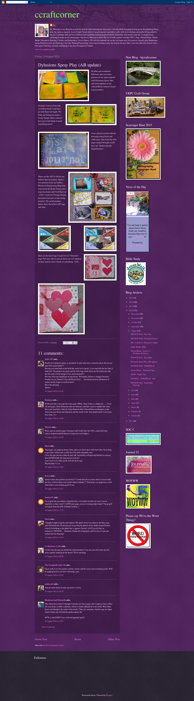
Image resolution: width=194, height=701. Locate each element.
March (134, 407)
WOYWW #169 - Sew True (141, 334)
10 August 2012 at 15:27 (54, 488)
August (134, 330)
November (135, 318)
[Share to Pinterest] (75, 342)
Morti (47, 519)
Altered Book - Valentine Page (142, 370)
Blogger (109, 695)
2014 (131, 302)
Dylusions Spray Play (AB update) (144, 361)
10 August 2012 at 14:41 (54, 391)
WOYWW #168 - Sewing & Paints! (144, 338)
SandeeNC (49, 497)
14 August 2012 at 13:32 (54, 537)
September (135, 326)
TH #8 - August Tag (138, 374)
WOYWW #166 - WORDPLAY (143, 366)
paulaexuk (49, 584)
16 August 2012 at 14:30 (54, 591)
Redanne (48, 400)
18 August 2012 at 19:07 (54, 621)
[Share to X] (70, 342)
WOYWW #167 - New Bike (141, 357)
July (133, 390)
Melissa (48, 427)
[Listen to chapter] (145, 237)
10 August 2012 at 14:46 (54, 418)
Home (77, 639)
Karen (47, 475)
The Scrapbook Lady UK (55, 565)
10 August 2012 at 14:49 (54, 437)
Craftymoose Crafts (53, 546)
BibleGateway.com (137, 245)
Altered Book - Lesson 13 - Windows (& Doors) (141, 352)
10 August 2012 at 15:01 (54, 467)
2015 (131, 297)
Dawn (47, 445)
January (134, 415)
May (133, 398)
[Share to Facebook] (73, 342)
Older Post (114, 639)
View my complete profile (45, 49)
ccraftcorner (57, 14)
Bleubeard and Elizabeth (55, 600)
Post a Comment (48, 626)
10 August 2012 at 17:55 (54, 510)
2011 (131, 421)
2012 (131, 310)
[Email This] (64, 342)
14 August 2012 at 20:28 (54, 556)
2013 (131, 306)
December (135, 313)
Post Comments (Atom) (54, 645)
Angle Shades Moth (138, 346)
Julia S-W (49, 359)
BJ (54, 25)
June (133, 394)
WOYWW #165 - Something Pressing (141, 383)
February (135, 411)
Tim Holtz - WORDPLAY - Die (143, 378)
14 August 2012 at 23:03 (54, 575)
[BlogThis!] (67, 342)
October (134, 322)
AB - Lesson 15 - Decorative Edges (144, 342)
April (133, 403)
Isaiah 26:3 (139, 237)
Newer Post (41, 639)
